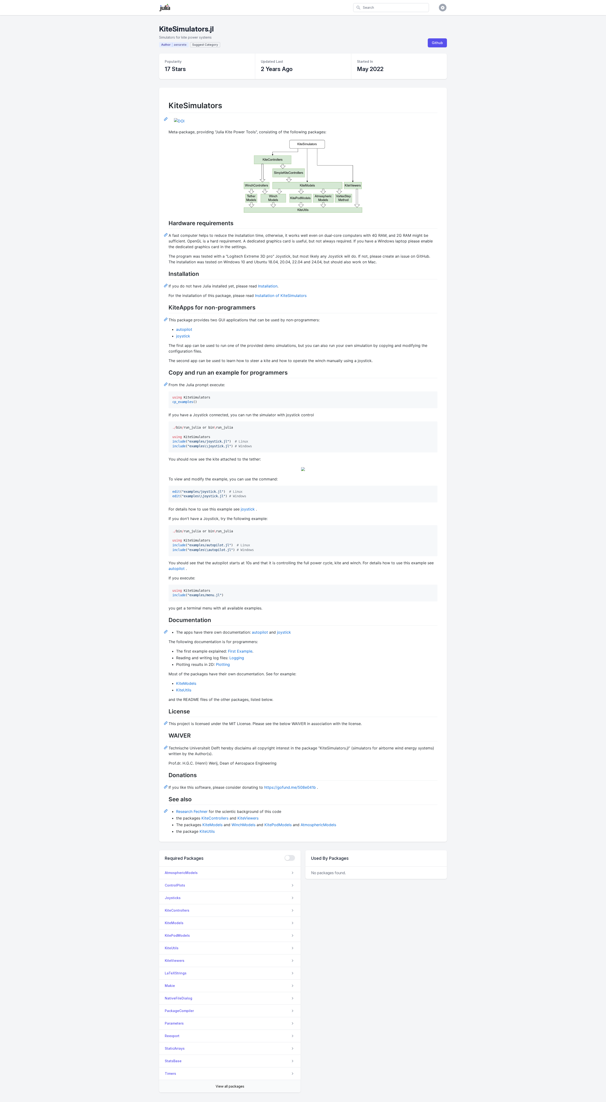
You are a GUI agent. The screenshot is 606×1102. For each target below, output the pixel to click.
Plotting (223, 664)
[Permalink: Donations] (166, 786)
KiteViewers (247, 818)
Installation (267, 286)
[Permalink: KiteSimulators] (166, 119)
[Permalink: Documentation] (166, 631)
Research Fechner (192, 811)
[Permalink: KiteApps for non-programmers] (166, 319)
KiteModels (186, 683)
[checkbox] (290, 858)
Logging (236, 657)
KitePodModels (278, 824)
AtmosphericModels (318, 824)
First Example (240, 651)
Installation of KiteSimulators (281, 295)
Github (437, 43)
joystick (183, 336)
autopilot (184, 329)
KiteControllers (214, 818)
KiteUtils (183, 690)
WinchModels (243, 824)
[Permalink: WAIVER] (166, 747)
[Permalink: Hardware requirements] (166, 235)
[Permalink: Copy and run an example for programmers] (166, 384)
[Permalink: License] (166, 723)
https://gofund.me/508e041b (290, 787)
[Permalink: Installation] (166, 285)
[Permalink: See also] (166, 811)
